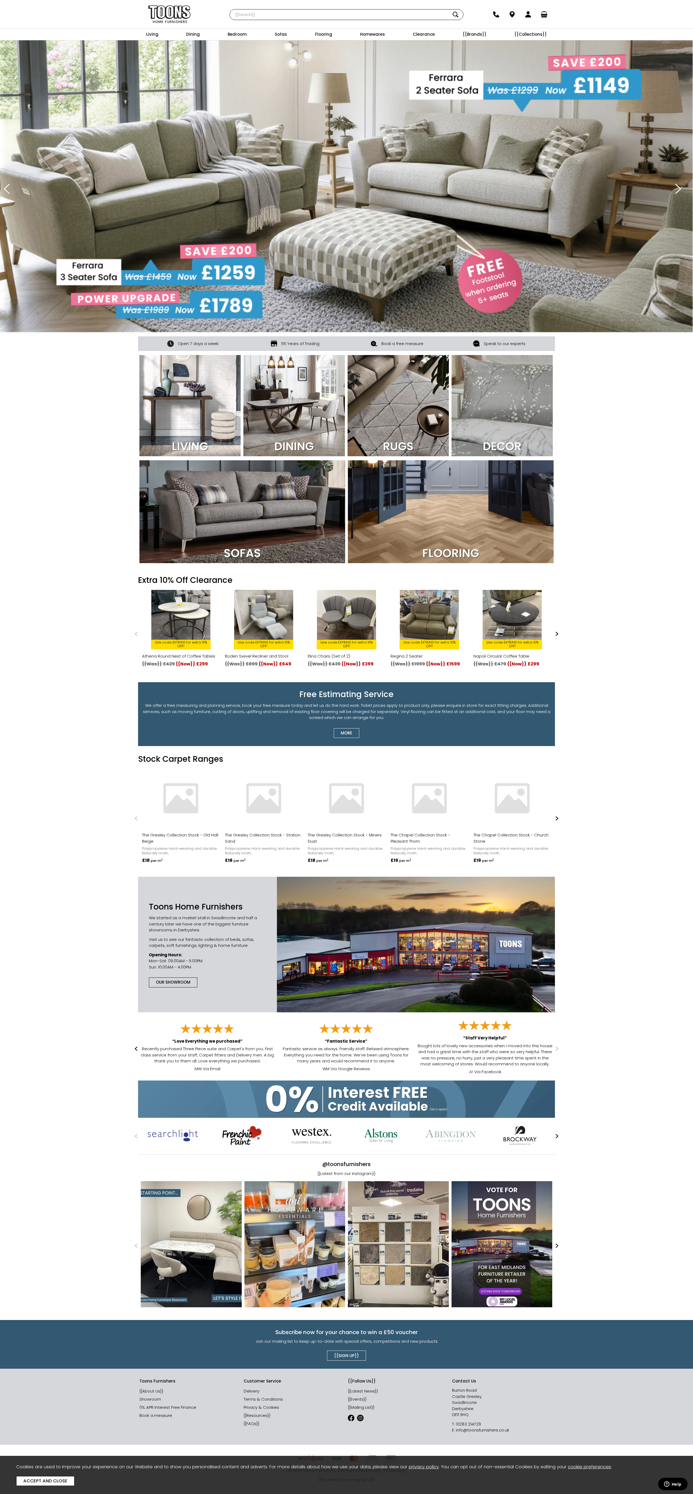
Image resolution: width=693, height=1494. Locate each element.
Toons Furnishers (169, 14)
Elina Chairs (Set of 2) (329, 656)
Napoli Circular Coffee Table (501, 656)
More (346, 732)
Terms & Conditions (263, 1399)
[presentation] (7, 188)
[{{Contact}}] (496, 14)
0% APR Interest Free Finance (167, 1407)
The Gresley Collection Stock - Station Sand (262, 838)
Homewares (372, 34)
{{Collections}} (530, 34)
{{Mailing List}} (361, 1407)
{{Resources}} (257, 1415)
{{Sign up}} (346, 1355)
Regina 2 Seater (407, 656)
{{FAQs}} (252, 1423)
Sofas (281, 34)
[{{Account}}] (528, 14)
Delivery (251, 1391)
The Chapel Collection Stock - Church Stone (510, 838)
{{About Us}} (151, 1391)
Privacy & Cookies (261, 1407)
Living (152, 34)
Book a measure (155, 1415)
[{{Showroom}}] (512, 14)
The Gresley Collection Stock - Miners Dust (345, 838)
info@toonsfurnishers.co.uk (482, 1430)
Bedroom (237, 34)
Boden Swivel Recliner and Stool (256, 656)
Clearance (424, 34)
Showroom (150, 1399)
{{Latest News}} (363, 1391)
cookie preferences (589, 1467)
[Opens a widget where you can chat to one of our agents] (673, 1484)
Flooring (323, 34)
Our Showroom (173, 982)
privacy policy (424, 1467)
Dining (193, 34)
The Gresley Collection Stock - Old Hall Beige (180, 838)
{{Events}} (357, 1399)
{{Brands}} (474, 34)
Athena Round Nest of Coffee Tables (178, 656)
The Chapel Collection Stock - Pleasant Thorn (420, 838)
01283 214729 (468, 1424)
